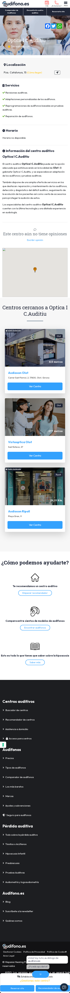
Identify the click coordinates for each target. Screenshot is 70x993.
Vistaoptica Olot (20, 442)
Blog (7, 901)
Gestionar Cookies (12, 951)
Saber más (35, 662)
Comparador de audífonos (19, 777)
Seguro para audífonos (19, 815)
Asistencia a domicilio (16, 729)
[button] (47, 3)
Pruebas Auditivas (15, 872)
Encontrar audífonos (35, 627)
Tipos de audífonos (15, 767)
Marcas (9, 796)
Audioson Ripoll (19, 511)
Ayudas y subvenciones (17, 805)
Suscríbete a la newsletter (19, 911)
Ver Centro (35, 386)
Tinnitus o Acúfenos (16, 844)
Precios (9, 758)
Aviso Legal (8, 955)
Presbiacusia (12, 863)
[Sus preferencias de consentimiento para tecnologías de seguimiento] (3, 745)
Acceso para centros (20, 738)
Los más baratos (14, 786)
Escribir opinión (35, 240)
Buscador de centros (16, 710)
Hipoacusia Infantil (15, 853)
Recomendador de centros (20, 719)
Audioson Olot (18, 373)
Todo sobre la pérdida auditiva (21, 834)
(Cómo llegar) (34, 72)
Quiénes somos (13, 920)
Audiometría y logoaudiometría (22, 882)
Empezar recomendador (35, 592)
